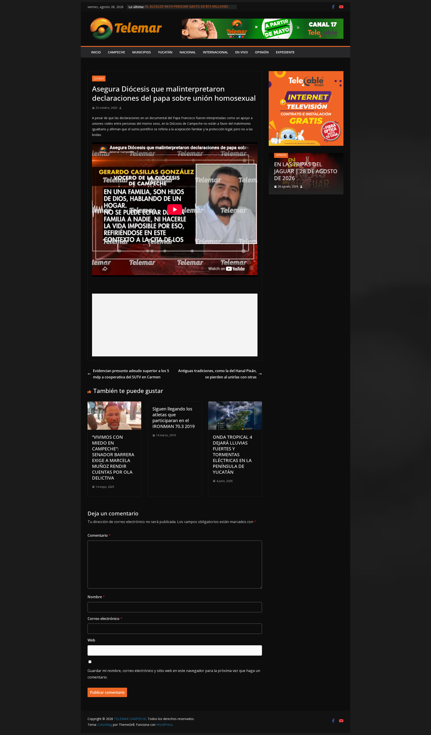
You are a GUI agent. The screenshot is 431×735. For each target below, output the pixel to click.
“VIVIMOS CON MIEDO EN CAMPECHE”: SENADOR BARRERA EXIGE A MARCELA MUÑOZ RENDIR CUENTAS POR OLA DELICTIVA (113, 457)
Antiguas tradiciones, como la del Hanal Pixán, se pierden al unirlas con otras (217, 374)
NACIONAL (188, 52)
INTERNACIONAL (215, 52)
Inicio (96, 52)
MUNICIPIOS (141, 52)
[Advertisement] (174, 325)
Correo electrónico (105, 618)
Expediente (285, 52)
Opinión (281, 155)
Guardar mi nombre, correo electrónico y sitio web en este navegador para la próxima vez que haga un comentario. (174, 674)
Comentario (99, 535)
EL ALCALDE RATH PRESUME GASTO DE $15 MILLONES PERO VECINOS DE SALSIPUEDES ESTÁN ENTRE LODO (186, 9)
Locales (99, 78)
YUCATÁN (165, 52)
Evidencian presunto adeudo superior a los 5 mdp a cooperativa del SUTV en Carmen (131, 374)
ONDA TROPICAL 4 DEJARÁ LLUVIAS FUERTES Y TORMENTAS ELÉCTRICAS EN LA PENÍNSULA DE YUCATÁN (232, 454)
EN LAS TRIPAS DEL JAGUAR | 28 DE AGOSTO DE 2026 (305, 171)
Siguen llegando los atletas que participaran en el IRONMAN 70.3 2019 (173, 417)
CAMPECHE (116, 52)
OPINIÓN (262, 52)
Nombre (96, 596)
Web (91, 640)
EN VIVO (241, 52)
